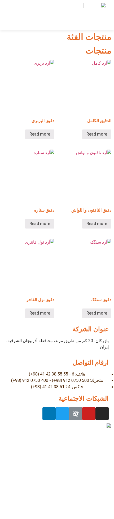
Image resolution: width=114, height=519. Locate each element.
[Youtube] (88, 413)
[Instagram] (102, 413)
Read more (96, 134)
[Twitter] (62, 413)
